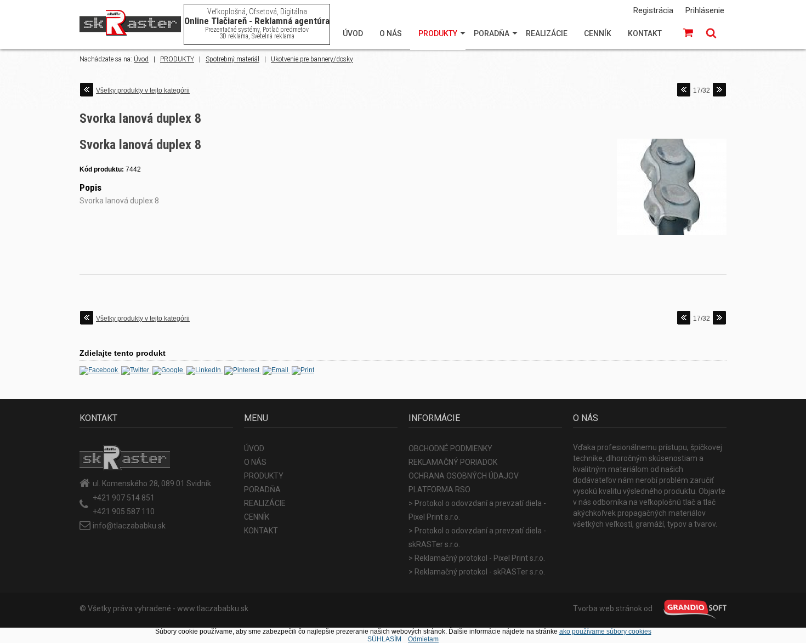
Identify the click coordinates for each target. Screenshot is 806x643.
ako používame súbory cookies (605, 631)
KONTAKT (645, 33)
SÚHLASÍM (384, 639)
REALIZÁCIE (546, 33)
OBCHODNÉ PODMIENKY (450, 448)
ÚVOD (353, 33)
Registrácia (653, 10)
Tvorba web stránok (607, 608)
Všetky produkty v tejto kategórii (143, 90)
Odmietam (423, 639)
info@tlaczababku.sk (129, 525)
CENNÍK (597, 33)
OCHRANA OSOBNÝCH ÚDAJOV (463, 475)
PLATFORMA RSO (439, 489)
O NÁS (390, 33)
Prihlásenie (704, 10)
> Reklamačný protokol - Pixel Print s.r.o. (476, 558)
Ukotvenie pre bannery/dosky (312, 59)
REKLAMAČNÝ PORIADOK (452, 462)
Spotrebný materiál (232, 59)
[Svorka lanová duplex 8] (671, 236)
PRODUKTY (437, 33)
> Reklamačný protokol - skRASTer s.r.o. (476, 571)
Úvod (141, 59)
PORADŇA (491, 33)
